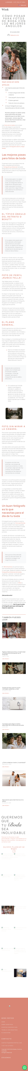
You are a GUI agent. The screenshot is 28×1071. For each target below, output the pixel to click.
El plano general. (14, 100)
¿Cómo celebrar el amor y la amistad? (14, 762)
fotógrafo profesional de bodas (12, 572)
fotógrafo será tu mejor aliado (13, 147)
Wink (19, 583)
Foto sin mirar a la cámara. (17, 103)
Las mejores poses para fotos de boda (15, 89)
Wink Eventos (8, 567)
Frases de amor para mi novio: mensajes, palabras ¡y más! (11, 688)
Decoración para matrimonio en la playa (12, 800)
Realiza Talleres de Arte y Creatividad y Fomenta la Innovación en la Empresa (13, 653)
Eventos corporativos (9, 1027)
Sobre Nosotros (7, 1024)
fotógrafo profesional (10, 167)
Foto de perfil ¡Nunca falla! (17, 97)
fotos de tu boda (9, 125)
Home (3, 1022)
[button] (25, 9)
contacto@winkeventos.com (12, 1042)
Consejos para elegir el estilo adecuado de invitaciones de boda (13, 724)
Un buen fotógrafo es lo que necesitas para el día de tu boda (14, 107)
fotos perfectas (20, 523)
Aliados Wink (6, 1032)
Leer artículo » (5, 658)
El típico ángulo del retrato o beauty (17, 94)
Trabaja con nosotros (10, 1030)
